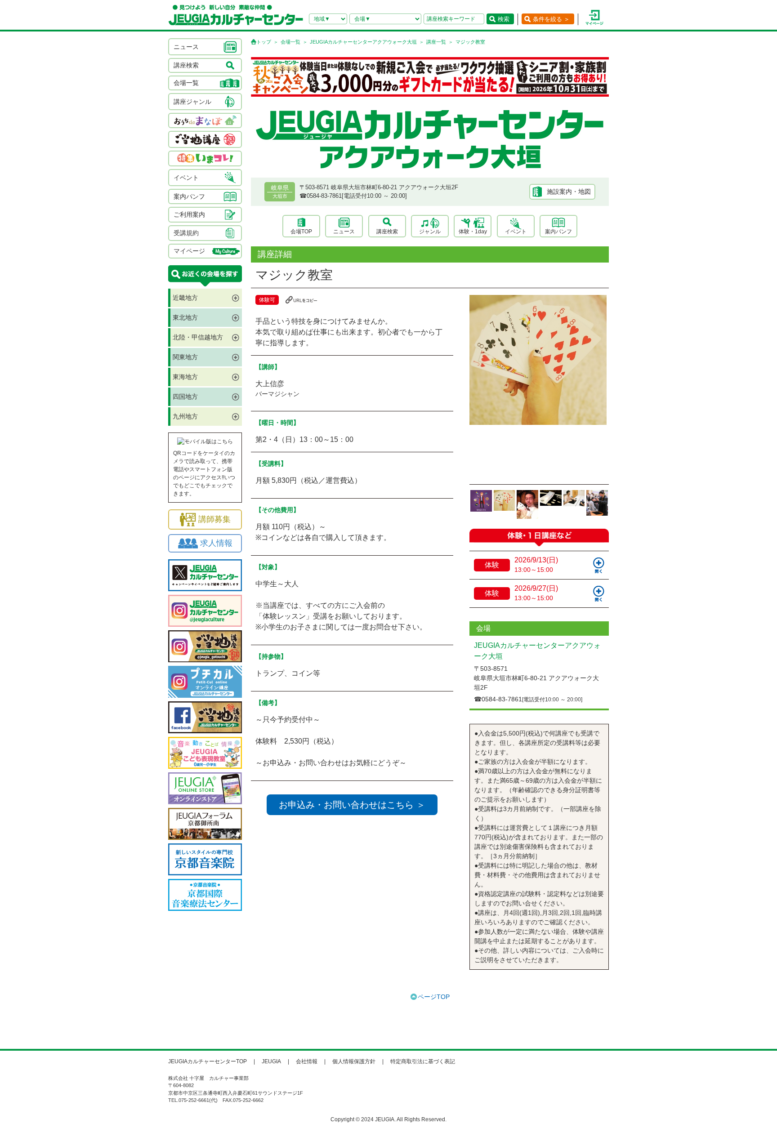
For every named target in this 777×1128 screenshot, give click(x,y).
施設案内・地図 (569, 191)
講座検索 (387, 231)
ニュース (344, 231)
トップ (263, 42)
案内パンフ (558, 231)
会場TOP (301, 231)
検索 (503, 19)
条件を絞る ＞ (551, 19)
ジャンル (430, 231)
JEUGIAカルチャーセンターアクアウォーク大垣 (363, 42)
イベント (516, 231)
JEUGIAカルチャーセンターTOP (207, 1061)
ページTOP (434, 996)
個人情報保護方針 (353, 1061)
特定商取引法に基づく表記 (422, 1061)
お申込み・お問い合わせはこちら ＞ (352, 805)
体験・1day (473, 231)
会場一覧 (290, 42)
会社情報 (306, 1061)
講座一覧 (436, 42)
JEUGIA (271, 1061)
